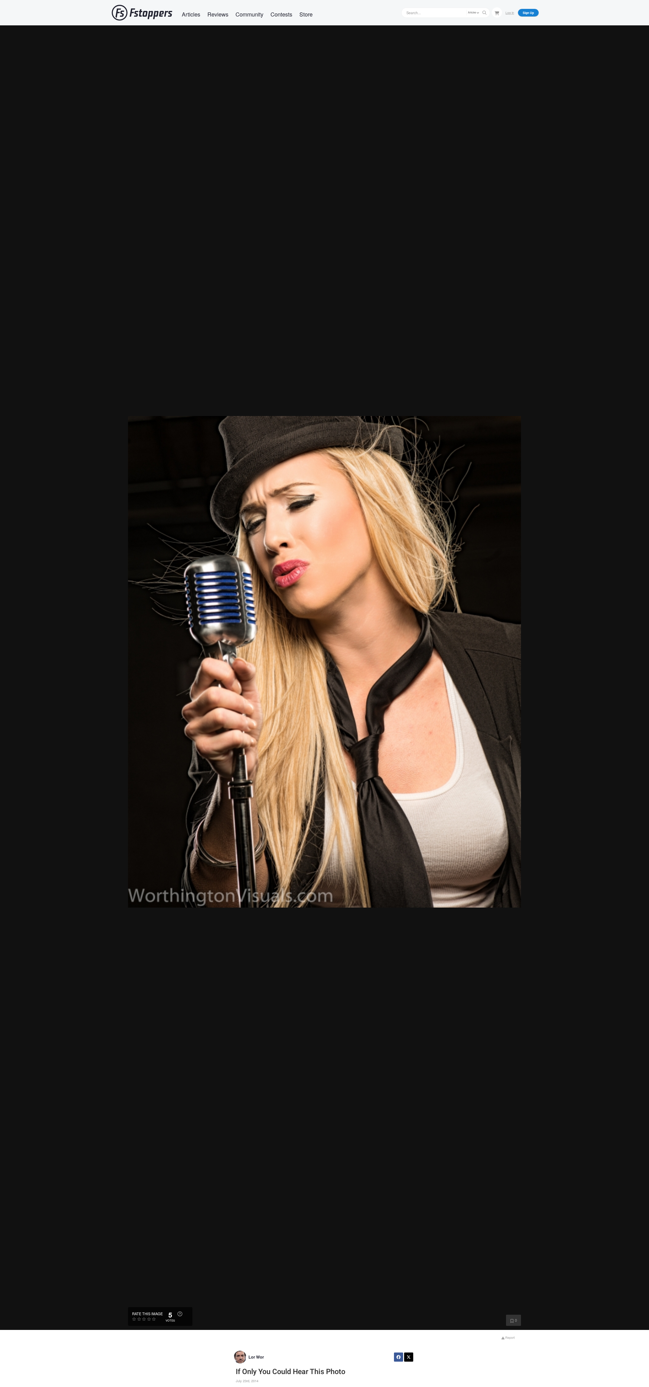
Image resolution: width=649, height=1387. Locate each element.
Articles (191, 14)
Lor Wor (256, 1357)
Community (249, 14)
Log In (510, 12)
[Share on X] (408, 1357)
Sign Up (528, 12)
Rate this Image (147, 1313)
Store (306, 14)
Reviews (217, 14)
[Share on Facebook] (398, 1357)
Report (509, 1337)
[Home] (142, 12)
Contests (281, 14)
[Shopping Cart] (497, 12)
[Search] (484, 13)
